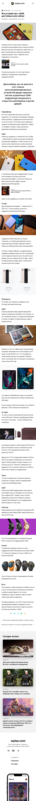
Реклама (14, 764)
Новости (13, 62)
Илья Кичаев (7, 10)
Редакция (15, 761)
